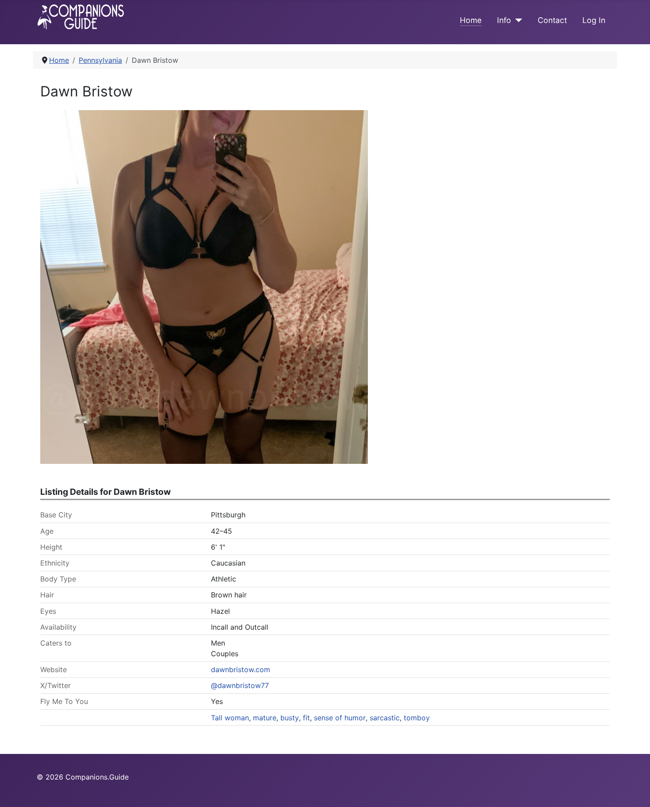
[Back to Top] (634, 790)
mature (264, 717)
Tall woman (230, 717)
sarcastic (385, 717)
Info (504, 20)
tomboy (417, 717)
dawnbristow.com (240, 669)
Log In (593, 20)
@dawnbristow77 (240, 685)
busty (289, 717)
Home (471, 20)
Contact (552, 20)
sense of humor (340, 717)
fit (306, 717)
